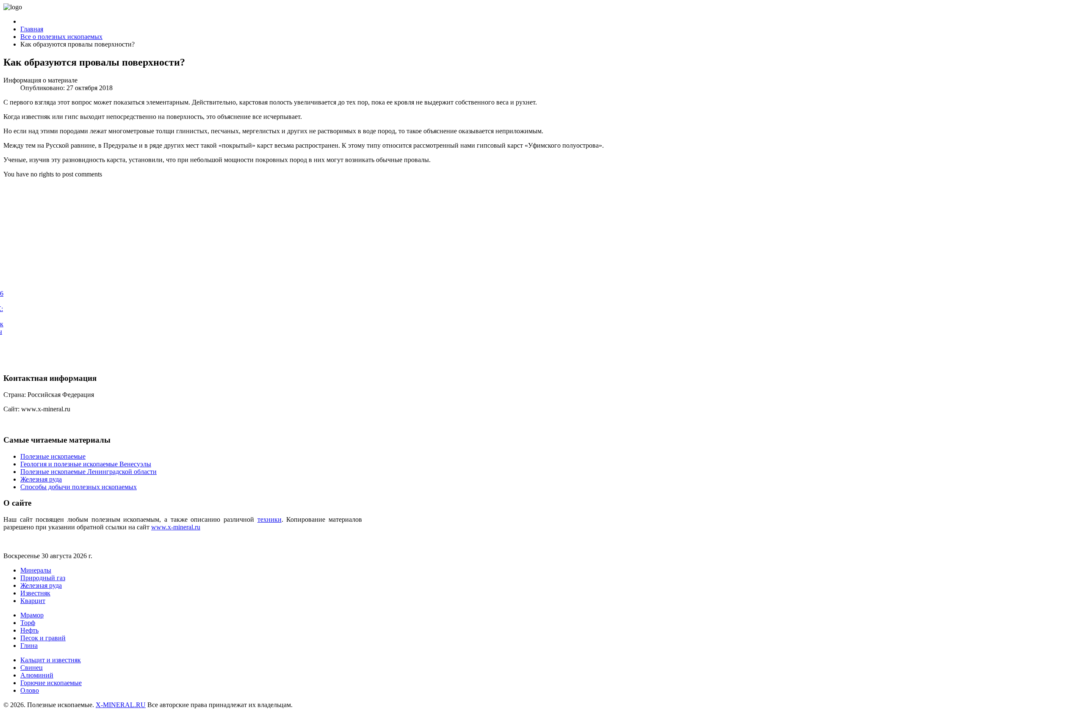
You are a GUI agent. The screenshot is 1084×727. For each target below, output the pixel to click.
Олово (29, 690)
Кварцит (32, 600)
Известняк (35, 593)
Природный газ (42, 577)
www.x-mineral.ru (175, 527)
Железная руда (41, 585)
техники (269, 519)
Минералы (35, 570)
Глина (29, 645)
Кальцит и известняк (50, 660)
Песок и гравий (43, 638)
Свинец (31, 667)
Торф (27, 622)
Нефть (29, 630)
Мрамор (32, 615)
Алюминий (36, 675)
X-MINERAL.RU (121, 704)
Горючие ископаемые (51, 682)
